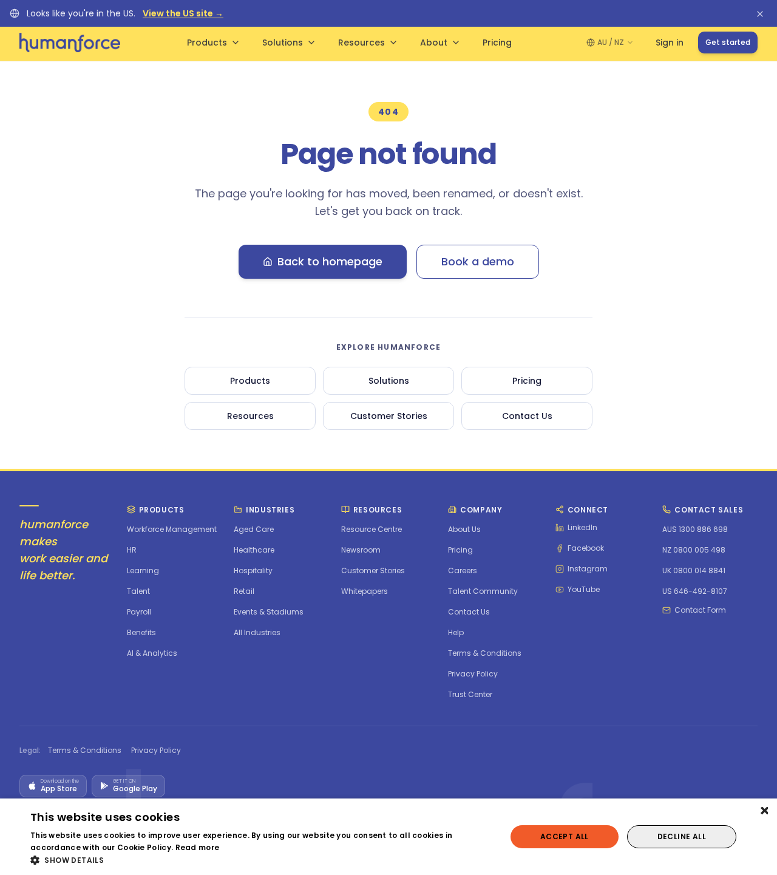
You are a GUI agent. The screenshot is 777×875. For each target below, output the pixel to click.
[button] (261, 860)
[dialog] (388, 836)
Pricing (497, 42)
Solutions (282, 42)
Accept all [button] (564, 836)
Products (207, 42)
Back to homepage (329, 261)
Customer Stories (388, 416)
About (433, 42)
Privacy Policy (156, 750)
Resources (361, 42)
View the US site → (183, 13)
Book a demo (477, 261)
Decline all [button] (681, 836)
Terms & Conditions (84, 750)
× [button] (763, 811)
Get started (727, 42)
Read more (197, 847)
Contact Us (527, 416)
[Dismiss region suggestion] (760, 13)
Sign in (670, 42)
